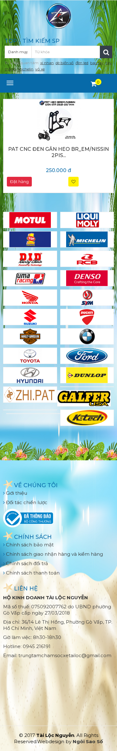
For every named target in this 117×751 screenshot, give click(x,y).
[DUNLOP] (87, 375)
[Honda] (30, 297)
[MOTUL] (30, 220)
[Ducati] (87, 317)
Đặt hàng (19, 181)
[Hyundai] (30, 375)
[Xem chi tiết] (94, 84)
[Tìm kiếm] (106, 52)
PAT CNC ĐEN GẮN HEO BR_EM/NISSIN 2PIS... (58, 152)
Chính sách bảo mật (29, 545)
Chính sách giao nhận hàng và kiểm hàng (54, 554)
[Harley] (30, 336)
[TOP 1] (30, 239)
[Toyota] (30, 356)
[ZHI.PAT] (30, 394)
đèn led (82, 62)
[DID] (30, 259)
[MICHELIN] (87, 239)
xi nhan (47, 62)
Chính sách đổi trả (26, 563)
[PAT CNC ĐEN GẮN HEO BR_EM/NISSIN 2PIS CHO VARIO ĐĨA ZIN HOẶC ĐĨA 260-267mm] (58, 121)
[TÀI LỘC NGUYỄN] (58, 15)
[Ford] (87, 356)
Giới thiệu (16, 493)
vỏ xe (40, 69)
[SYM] (87, 297)
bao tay (97, 62)
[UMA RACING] (30, 278)
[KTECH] (87, 418)
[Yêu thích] (73, 181)
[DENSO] (87, 278)
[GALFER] (84, 398)
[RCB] (87, 259)
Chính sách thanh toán (32, 573)
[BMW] (87, 336)
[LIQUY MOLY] (87, 220)
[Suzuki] (30, 317)
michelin (25, 69)
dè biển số (65, 62)
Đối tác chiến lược (26, 502)
